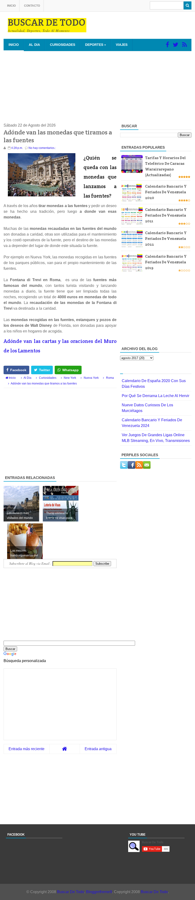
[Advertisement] (97, 87)
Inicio (11, 5)
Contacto (32, 5)
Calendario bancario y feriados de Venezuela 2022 (166, 238)
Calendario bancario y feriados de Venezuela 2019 (166, 262)
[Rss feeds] (184, 44)
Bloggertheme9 (99, 892)
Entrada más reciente (26, 749)
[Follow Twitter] (175, 44)
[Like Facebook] (167, 44)
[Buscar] (187, 5)
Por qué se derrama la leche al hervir (155, 396)
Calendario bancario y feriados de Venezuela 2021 (166, 215)
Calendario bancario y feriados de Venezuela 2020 (166, 192)
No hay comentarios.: (42, 148)
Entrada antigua (98, 749)
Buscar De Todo (70, 892)
